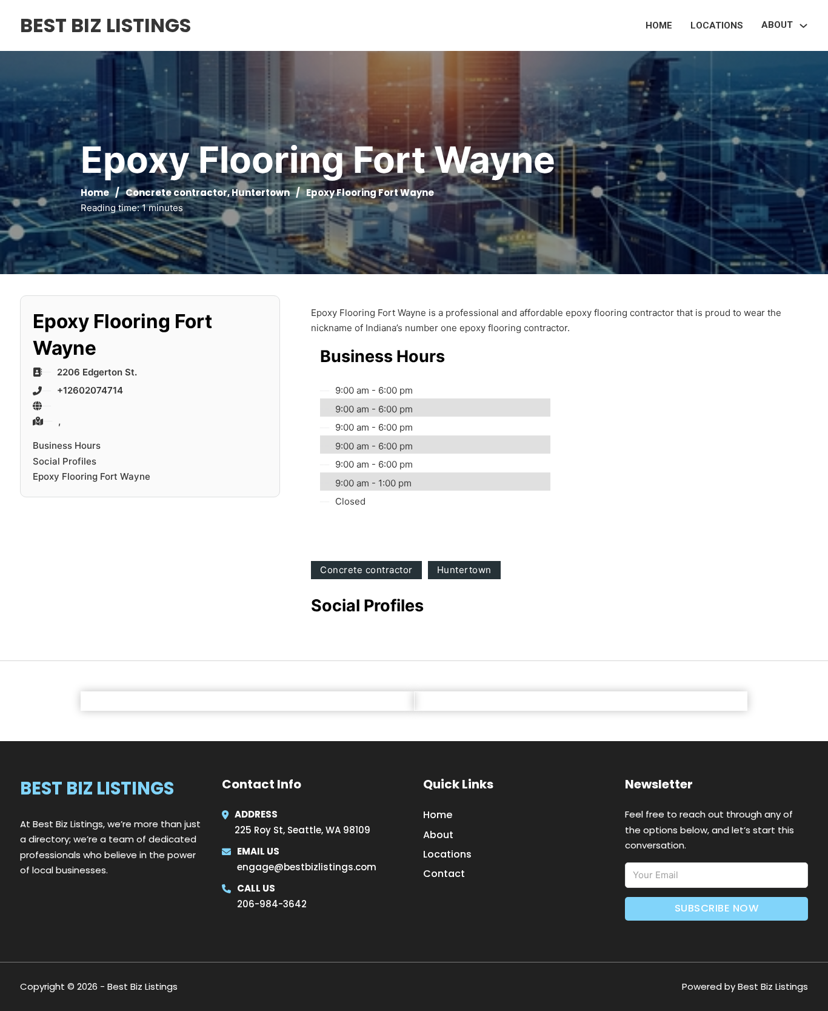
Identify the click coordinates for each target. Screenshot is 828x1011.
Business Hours (67, 445)
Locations (716, 25)
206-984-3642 (272, 904)
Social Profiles (64, 461)
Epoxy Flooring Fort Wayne (91, 476)
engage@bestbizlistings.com (306, 867)
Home (659, 25)
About (438, 835)
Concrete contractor (176, 192)
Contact (444, 874)
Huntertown (261, 192)
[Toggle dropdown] (803, 25)
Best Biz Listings (105, 25)
